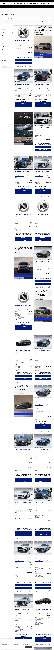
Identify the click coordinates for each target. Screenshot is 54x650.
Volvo (15, 21)
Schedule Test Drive (23, 62)
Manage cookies (19, 646)
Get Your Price (23, 60)
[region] (17, 644)
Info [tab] (27, 45)
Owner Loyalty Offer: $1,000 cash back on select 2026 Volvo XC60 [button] (19, 470)
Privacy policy (28, 644)
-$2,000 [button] (30, 361)
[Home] (4, 3)
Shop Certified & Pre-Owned (18, 3)
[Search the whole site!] (51, 3)
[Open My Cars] (48, 3)
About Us (44, 3)
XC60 (11, 21)
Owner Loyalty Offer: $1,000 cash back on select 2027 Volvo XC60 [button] (19, 229)
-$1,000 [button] (30, 227)
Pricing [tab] (19, 45)
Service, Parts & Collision (28, 3)
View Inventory (34, 6)
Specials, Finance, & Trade (37, 3)
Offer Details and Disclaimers (39, 57)
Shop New (10, 3)
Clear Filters (20, 21)
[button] (23, 42)
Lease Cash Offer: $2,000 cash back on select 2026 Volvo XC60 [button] (19, 363)
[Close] (31, 640)
